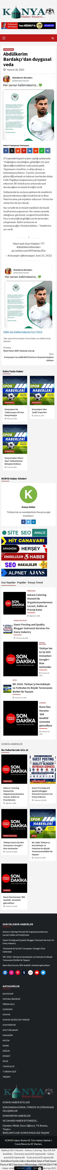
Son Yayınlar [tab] (8, 582)
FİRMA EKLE (31, 591)
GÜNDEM (42, 703)
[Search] (52, 38)
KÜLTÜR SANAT (10, 1030)
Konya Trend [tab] (35, 582)
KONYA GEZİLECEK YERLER (16, 1019)
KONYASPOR (8, 49)
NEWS (6, 1045)
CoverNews (21, 1143)
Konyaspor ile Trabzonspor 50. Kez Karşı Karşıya (14, 412)
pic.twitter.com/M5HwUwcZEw (29, 250)
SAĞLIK (6, 1050)
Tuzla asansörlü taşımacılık (40, 1157)
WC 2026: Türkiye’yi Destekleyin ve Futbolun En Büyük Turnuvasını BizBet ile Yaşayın (32, 687)
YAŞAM (6, 1076)
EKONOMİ (8, 993)
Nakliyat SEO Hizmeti (12, 1150)
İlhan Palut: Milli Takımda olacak (18, 349)
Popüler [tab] (21, 582)
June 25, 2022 (44, 255)
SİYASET (7, 1056)
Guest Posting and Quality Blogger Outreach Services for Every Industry (32, 628)
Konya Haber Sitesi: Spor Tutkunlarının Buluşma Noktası (14, 461)
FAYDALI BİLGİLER (20, 620)
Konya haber (30, 338)
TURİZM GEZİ (9, 1071)
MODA (6, 1040)
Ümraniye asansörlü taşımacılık (30, 1153)
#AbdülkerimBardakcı (29, 247)
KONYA (6, 1014)
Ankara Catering (33, 1150)
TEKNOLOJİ (8, 1066)
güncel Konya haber (16, 338)
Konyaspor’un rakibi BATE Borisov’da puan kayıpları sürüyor (29, 357)
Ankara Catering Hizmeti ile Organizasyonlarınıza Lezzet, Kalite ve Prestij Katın (39, 602)
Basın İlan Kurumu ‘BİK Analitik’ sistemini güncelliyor (14, 900)
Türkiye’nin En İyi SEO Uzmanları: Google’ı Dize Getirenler (13, 845)
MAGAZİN (8, 1035)
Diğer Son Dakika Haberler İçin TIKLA (22, 331)
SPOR (15, 680)
